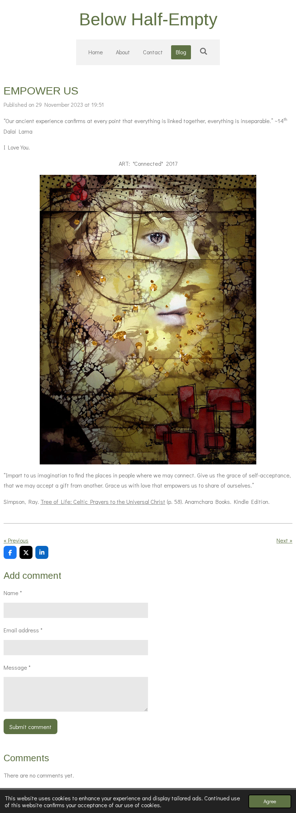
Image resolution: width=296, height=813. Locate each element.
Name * (13, 593)
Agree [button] (270, 801)
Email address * (23, 630)
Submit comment (30, 726)
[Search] (203, 50)
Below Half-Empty (148, 19)
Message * (17, 667)
